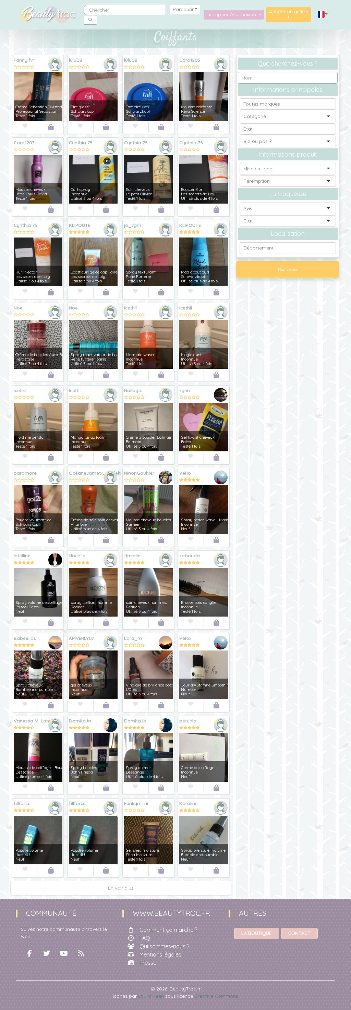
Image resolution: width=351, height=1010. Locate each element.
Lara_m (133, 638)
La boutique (256, 933)
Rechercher (288, 269)
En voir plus (121, 888)
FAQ (145, 938)
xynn (184, 390)
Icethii (130, 308)
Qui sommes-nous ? (164, 946)
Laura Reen (151, 996)
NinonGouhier (139, 473)
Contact (299, 933)
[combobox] (287, 104)
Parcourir (183, 9)
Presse (148, 962)
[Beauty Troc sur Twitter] (46, 953)
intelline (22, 555)
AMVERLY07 (81, 638)
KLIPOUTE (79, 225)
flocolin (77, 555)
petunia (187, 720)
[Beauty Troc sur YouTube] (63, 953)
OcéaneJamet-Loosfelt (95, 473)
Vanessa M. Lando (34, 720)
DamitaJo (80, 720)
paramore (25, 473)
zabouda (189, 555)
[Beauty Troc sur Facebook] (29, 953)
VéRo (185, 473)
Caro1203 (189, 60)
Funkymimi (136, 803)
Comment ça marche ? (168, 929)
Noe (18, 308)
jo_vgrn (132, 225)
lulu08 (75, 60)
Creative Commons (216, 996)
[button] (323, 15)
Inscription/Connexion (231, 14)
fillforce (22, 803)
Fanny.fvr (24, 60)
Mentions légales (160, 954)
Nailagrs (133, 390)
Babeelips (25, 638)
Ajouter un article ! (288, 15)
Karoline (188, 803)
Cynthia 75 (81, 142)
